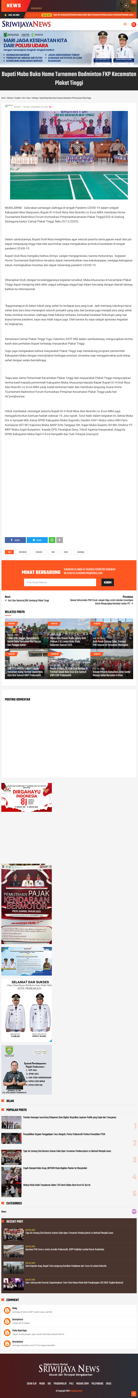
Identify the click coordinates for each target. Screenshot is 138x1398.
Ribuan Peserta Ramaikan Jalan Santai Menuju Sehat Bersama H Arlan (111, 674)
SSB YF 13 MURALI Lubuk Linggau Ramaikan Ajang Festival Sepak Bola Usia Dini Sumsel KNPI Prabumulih (25, 672)
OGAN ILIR (32, 1384)
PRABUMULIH (60, 1384)
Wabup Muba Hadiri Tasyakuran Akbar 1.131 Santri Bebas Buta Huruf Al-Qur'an (57, 1185)
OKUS (108, 1384)
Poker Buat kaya (19, 1330)
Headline (39, 552)
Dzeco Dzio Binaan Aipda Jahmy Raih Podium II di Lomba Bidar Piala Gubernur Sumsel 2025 (68, 642)
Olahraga (80, 552)
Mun (53, 552)
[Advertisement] (69, 463)
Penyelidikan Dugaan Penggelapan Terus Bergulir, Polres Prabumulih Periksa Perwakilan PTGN (64, 1134)
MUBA (42, 1384)
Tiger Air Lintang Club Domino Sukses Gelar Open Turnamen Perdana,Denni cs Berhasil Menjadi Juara (82, 15)
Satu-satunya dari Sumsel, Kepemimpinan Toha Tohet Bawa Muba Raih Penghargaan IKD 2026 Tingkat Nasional (74, 1283)
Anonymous (17, 1319)
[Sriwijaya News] (69, 1376)
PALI (71, 1384)
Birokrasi (23, 552)
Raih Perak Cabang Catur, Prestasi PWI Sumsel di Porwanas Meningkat (110, 643)
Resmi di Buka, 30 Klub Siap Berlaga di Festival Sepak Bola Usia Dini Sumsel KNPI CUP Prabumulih (69, 672)
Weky (14, 1308)
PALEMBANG (97, 1384)
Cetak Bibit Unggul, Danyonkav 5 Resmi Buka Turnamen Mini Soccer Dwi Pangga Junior (24, 642)
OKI (49, 1384)
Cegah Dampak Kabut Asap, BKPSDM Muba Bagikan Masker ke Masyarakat (55, 1168)
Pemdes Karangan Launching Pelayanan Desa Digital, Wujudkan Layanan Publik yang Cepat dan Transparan (69, 1117)
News (66, 552)
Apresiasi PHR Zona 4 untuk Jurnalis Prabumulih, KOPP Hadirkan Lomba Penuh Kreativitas (64, 1249)
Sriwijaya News (76, 1391)
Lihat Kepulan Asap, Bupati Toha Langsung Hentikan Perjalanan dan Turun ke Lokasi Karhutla (65, 1266)
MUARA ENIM (82, 1384)
